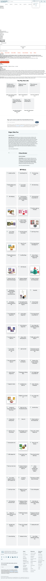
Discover (16, 4)
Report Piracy (40, 564)
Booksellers (32, 571)
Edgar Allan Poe (3, 31)
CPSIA (39, 567)
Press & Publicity (25, 571)
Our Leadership (25, 554)
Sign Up (37, 122)
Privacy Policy (40, 555)
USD (36, 4)
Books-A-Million (13, 52)
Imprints (25, 4)
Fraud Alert (40, 565)
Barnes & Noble (7, 52)
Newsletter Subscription (25, 558)
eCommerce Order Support (33, 559)
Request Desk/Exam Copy (5, 62)
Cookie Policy (40, 557)
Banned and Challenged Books (25, 561)
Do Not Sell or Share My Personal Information (41, 561)
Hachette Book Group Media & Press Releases (25, 569)
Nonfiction (1, 64)
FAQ (31, 566)
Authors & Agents (33, 553)
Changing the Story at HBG (26, 563)
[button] (23, 30)
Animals (16, 66)
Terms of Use (40, 554)
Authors (11, 4)
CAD (36, 5)
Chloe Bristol (6, 32)
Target (31, 52)
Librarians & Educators (32, 557)
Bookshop (19, 52)
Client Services (33, 554)
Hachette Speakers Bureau (33, 562)
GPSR (39, 568)
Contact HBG (33, 565)
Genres (6, 4)
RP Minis (1, 37)
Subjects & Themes (11, 66)
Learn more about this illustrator (24, 165)
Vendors (32, 568)
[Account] (41, 1)
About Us (30, 4)
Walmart (35, 52)
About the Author (3, 69)
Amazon (2, 52)
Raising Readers (33, 570)
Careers (32, 563)
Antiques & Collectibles (3, 66)
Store (20, 4)
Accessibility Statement (25, 566)
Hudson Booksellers (25, 52)
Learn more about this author (13, 148)
